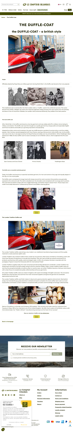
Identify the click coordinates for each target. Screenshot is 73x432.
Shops (65, 10)
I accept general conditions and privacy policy (25, 357)
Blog (70, 10)
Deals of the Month (42, 10)
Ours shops (58, 393)
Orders (39, 393)
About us (22, 395)
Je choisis (9, 424)
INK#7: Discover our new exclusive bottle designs (36, 13)
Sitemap (57, 413)
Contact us (58, 395)
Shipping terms (59, 401)
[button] (3, 429)
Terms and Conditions (61, 398)
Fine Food (25, 10)
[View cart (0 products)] (70, 4)
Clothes (20, 10)
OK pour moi (24, 424)
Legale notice (59, 416)
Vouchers (40, 401)
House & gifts (33, 10)
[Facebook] (2, 395)
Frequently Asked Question (63, 407)
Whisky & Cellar (12, 10)
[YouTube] (5, 395)
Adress (39, 395)
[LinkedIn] (14, 395)
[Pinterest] (8, 395)
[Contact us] (63, 4)
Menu (5, 10)
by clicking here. (45, 313)
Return (39, 404)
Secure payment (60, 404)
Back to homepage (7, 321)
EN (60, 4)
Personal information (43, 398)
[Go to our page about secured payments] (58, 423)
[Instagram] (11, 395)
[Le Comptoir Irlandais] (36, 4)
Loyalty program (60, 410)
